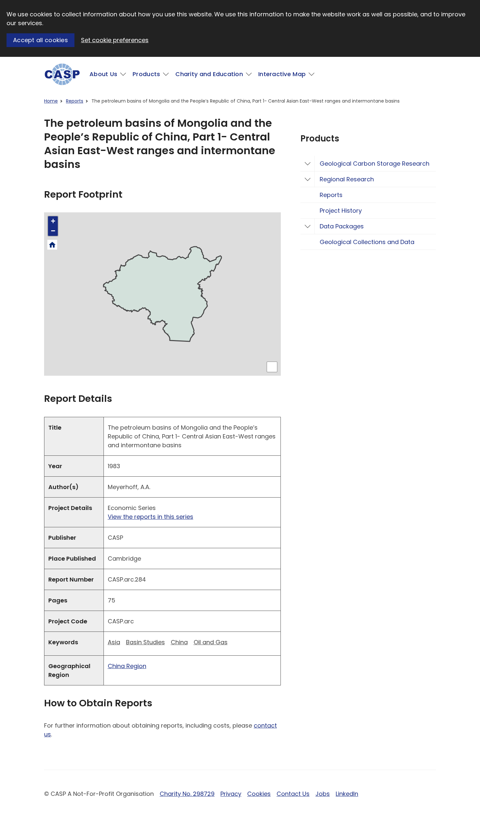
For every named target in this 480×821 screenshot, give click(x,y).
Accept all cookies (40, 40)
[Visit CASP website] (62, 74)
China (179, 642)
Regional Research (347, 179)
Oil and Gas (211, 642)
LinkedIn (347, 794)
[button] (53, 221)
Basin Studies (145, 642)
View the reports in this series (150, 517)
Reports (74, 101)
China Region (127, 666)
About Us (103, 74)
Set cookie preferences (115, 40)
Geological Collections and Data (367, 242)
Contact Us (293, 794)
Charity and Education (209, 74)
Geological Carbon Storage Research (374, 163)
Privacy (230, 794)
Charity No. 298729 (187, 794)
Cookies (259, 794)
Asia (114, 642)
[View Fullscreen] (272, 367)
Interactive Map (282, 74)
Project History (341, 210)
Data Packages (342, 226)
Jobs (322, 794)
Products (146, 74)
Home (51, 101)
